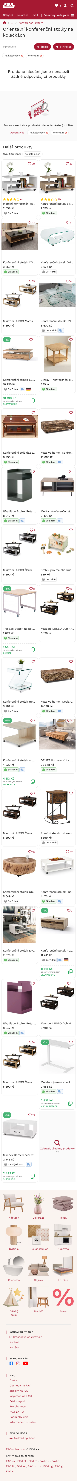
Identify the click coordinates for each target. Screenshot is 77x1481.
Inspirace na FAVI (21, 1395)
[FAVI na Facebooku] (11, 1363)
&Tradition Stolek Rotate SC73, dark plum (30, 1023)
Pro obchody (18, 1406)
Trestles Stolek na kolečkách (22, 628)
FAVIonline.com (15, 1449)
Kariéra (14, 1347)
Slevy (63, 1311)
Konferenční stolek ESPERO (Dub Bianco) (30, 379)
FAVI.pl (22, 1461)
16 (71, 588)
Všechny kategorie (56, 15)
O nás (13, 1380)
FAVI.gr (59, 1466)
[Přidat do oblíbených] (71, 339)
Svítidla (14, 1248)
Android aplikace (24, 1438)
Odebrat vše (17, 132)
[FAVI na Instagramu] (18, 1363)
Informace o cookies (23, 1422)
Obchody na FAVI (20, 1385)
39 (33, 163)
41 (71, 281)
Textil (34, 14)
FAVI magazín (18, 1401)
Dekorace (22, 14)
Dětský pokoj (14, 1313)
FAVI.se (21, 1466)
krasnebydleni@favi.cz (27, 1336)
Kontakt (14, 1342)
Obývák (38, 1280)
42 (33, 222)
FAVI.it (10, 1466)
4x (21, 199)
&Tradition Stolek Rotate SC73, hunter (28, 511)
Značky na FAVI (19, 1390)
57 (71, 852)
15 (33, 852)
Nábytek (8, 14)
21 (33, 1115)
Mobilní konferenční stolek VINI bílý (26, 203)
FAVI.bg (48, 1466)
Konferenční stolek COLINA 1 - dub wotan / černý (35, 262)
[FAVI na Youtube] (25, 1363)
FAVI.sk (11, 1461)
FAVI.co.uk (35, 1466)
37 (71, 222)
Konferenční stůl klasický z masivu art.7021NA (33, 452)
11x (59, 199)
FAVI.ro (33, 1461)
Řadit (44, 46)
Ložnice (63, 1280)
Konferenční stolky (31, 22)
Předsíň (38, 1311)
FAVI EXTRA (17, 1411)
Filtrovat (65, 46)
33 (71, 163)
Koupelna (14, 1280)
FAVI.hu (45, 1461)
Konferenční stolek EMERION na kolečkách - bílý (35, 950)
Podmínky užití (19, 1416)
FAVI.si (10, 1471)
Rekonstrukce (39, 1248)
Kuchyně (63, 1248)
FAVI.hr (56, 1461)
